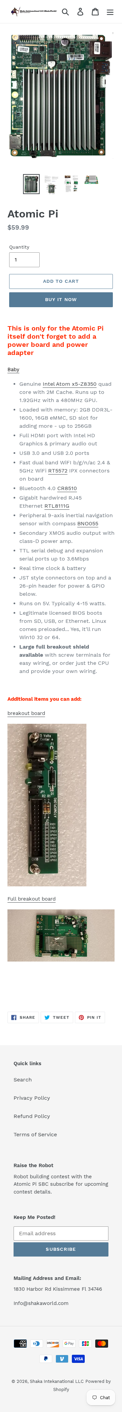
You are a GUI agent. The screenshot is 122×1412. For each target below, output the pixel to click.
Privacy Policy (32, 1098)
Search (23, 1079)
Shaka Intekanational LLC (57, 1381)
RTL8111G (56, 506)
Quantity (19, 247)
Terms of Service (35, 1134)
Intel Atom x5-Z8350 (70, 384)
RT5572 (57, 470)
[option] (31, 184)
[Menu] (110, 11)
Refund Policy (32, 1116)
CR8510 (67, 488)
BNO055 (87, 523)
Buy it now (61, 299)
